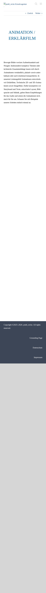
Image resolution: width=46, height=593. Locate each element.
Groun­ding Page (36, 338)
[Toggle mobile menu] (41, 3)
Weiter (37, 13)
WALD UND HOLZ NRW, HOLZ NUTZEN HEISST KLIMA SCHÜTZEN (12, 254)
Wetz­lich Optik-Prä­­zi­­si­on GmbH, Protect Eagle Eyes (32, 212)
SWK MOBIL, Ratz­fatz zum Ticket (33, 247)
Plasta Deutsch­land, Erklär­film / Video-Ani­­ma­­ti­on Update (12, 139)
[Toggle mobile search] (36, 3)
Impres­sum (38, 357)
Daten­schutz (37, 348)
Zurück (30, 13)
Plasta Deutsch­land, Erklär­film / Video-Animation (32, 139)
